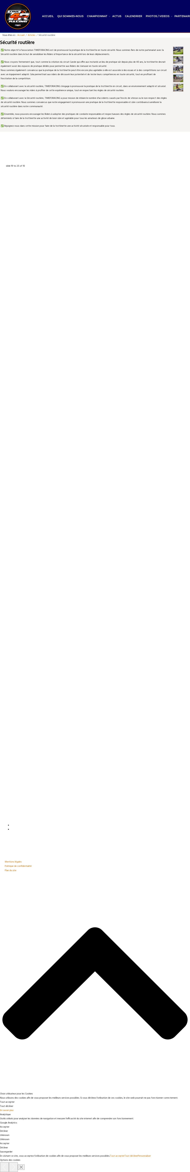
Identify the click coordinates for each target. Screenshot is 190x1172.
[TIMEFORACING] (17, 16)
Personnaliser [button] (144, 1156)
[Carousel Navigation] (95, 827)
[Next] (13, 1167)
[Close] (21, 1167)
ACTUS (116, 16)
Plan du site (10, 870)
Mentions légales (13, 862)
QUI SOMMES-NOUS (70, 16)
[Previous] (4, 1167)
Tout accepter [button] (7, 1102)
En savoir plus (7, 1110)
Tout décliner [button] (6, 1106)
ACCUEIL (48, 16)
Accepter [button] (4, 1127)
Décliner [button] (4, 1131)
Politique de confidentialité (18, 866)
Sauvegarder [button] (6, 1152)
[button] (95, 1160)
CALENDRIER (133, 16)
